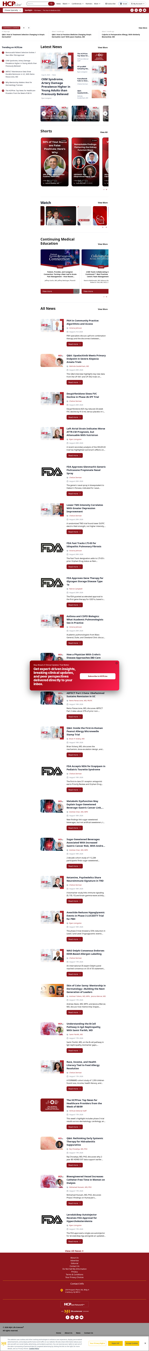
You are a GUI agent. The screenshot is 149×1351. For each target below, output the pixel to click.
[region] (74, 1343)
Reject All (115, 1343)
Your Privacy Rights (97, 1343)
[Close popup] (116, 663)
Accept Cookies (132, 1343)
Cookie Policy (34, 1349)
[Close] (145, 1343)
